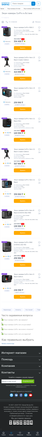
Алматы (18, 310)
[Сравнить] (39, 30)
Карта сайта (29, 416)
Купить (22, 48)
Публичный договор (17, 413)
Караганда (7, 310)
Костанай (29, 310)
